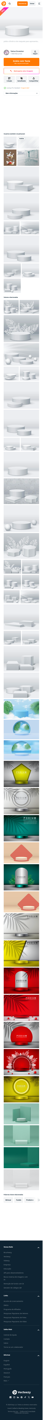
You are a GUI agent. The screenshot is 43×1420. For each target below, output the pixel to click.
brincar (8, 1348)
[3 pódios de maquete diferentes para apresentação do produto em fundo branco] (21, 833)
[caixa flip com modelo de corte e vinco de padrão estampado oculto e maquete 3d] (21, 750)
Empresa (7, 1413)
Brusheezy (8, 1401)
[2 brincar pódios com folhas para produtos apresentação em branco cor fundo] (12, 669)
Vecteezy (7, 1405)
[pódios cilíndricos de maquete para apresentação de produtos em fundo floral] (21, 428)
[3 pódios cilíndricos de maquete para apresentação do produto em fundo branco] (13, 462)
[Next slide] (34, 1348)
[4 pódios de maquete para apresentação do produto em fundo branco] (12, 256)
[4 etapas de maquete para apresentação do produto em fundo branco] (12, 715)
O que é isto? (25, 88)
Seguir (35, 54)
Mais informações (12, 92)
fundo (18, 1348)
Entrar (32, 4)
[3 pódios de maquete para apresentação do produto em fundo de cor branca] (21, 807)
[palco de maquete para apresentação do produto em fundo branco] (12, 344)
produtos (30, 1348)
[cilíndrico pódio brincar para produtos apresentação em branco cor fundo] (21, 621)
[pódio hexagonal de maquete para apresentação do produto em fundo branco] (12, 786)
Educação (7, 1417)
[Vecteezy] (3, 3)
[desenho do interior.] (14, 186)
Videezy (7, 1409)
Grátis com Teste (21, 62)
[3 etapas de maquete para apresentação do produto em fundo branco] (12, 314)
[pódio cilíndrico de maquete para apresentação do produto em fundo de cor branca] (21, 567)
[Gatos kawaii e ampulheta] (10, 169)
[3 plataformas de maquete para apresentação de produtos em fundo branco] (30, 714)
